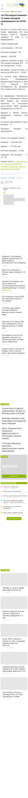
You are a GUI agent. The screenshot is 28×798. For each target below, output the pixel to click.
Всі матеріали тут (14, 476)
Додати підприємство (14, 518)
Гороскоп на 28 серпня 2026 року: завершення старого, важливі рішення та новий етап (13, 325)
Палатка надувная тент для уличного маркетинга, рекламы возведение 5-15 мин (13, 614)
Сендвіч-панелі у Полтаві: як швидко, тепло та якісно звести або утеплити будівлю (13, 351)
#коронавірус (4, 178)
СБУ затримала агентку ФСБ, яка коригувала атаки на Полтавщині (13, 298)
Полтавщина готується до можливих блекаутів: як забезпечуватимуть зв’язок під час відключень (12, 338)
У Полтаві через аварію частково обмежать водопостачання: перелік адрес (12, 311)
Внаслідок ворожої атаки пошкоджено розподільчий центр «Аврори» (14, 421)
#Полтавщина (11, 178)
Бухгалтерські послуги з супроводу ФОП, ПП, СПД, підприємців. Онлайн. (12, 694)
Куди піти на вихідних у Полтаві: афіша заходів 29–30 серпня (13, 272)
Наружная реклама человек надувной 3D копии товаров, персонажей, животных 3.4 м (14, 669)
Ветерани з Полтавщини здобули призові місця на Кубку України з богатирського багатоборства (14, 259)
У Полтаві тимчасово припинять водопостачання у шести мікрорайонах (13, 447)
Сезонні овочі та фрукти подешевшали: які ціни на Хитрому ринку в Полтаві (13, 411)
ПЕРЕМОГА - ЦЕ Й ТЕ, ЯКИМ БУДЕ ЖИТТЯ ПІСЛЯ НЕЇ (13, 589)
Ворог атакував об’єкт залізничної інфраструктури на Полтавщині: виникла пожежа (12, 433)
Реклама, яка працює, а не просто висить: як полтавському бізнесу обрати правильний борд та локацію (13, 284)
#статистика (19, 178)
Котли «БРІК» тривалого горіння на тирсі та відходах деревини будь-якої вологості (13, 642)
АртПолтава (9, 466)
